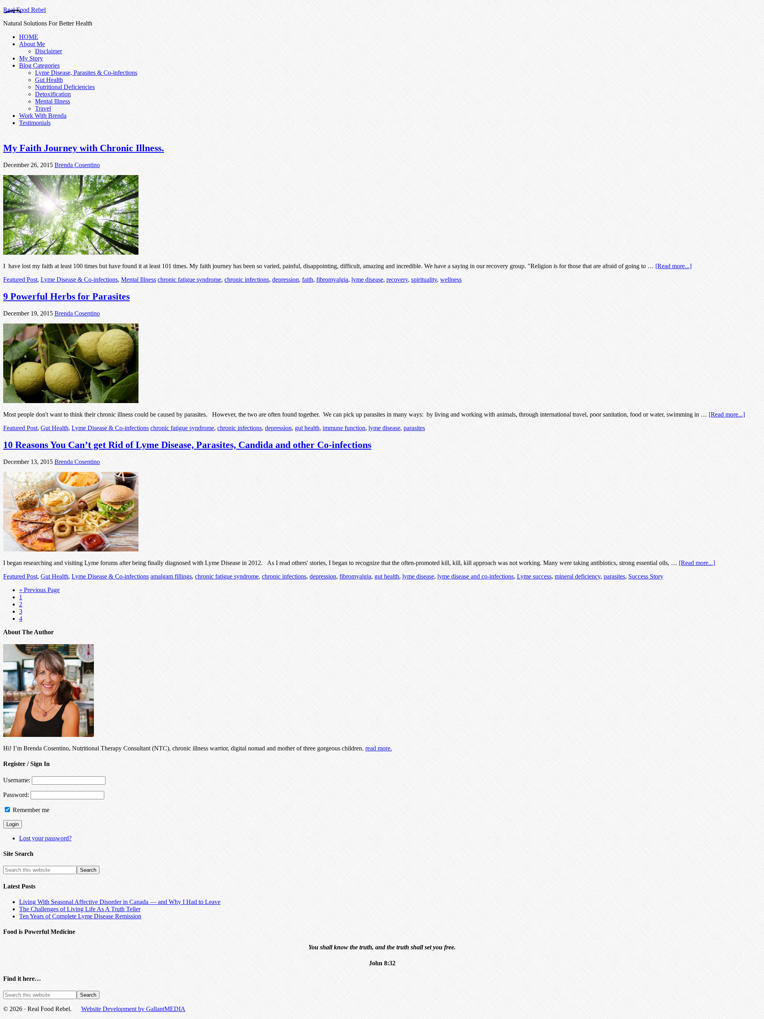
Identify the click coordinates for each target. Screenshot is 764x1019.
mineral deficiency (577, 576)
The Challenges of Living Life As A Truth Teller (79, 909)
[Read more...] (673, 266)
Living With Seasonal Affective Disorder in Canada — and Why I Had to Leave (119, 901)
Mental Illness (138, 279)
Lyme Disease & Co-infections (79, 279)
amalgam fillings (171, 576)
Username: (17, 780)
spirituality (424, 279)
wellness (451, 279)
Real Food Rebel (24, 9)
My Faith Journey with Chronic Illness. (83, 148)
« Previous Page (39, 589)
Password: (17, 794)
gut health (307, 428)
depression (285, 279)
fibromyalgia (332, 279)
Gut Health (54, 428)
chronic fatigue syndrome (189, 279)
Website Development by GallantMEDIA (133, 1008)
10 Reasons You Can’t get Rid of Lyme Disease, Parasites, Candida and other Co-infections (187, 445)
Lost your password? (45, 838)
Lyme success (534, 576)
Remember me (31, 810)
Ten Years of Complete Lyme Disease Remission (80, 916)
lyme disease (367, 279)
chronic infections (246, 279)
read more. (378, 748)
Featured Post (20, 279)
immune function (344, 428)
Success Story (645, 576)
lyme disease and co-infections (475, 576)
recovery (397, 279)
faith (307, 279)
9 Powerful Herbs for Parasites (66, 296)
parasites (414, 428)
